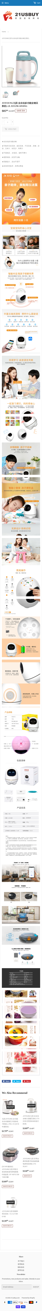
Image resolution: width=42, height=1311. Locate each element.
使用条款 (21, 1264)
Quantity (5, 118)
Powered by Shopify (28, 1298)
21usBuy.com (15, 1298)
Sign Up (36, 1287)
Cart (38, 3)
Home (4, 32)
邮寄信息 (21, 1270)
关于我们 (21, 1261)
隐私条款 (21, 1267)
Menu (7, 3)
